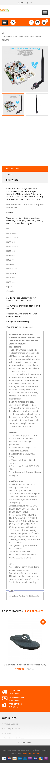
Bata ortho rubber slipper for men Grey (25, 665)
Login (22, 3)
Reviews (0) (12, 180)
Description (12, 168)
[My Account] (29, 2)
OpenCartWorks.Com (30, 753)
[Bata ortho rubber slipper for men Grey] (25, 640)
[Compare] (37, 22)
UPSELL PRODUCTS (33, 611)
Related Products (12, 611)
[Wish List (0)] (31, 22)
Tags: (9, 174)
